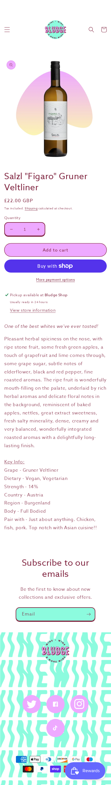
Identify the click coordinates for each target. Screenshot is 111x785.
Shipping (31, 208)
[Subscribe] (88, 614)
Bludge (61, 779)
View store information (33, 310)
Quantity (12, 217)
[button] (7, 29)
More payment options (55, 279)
